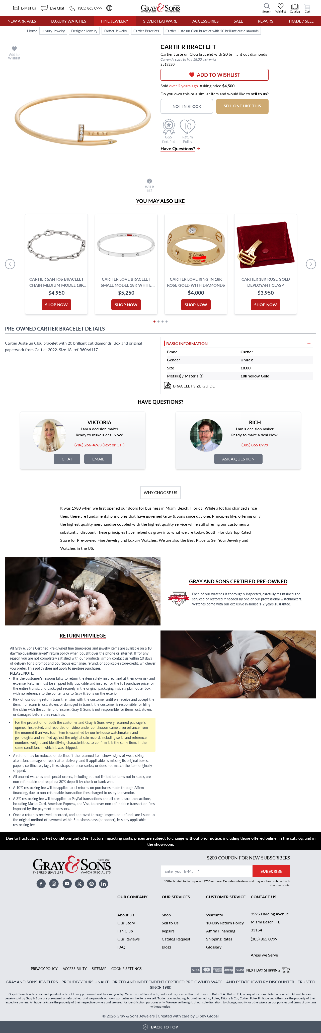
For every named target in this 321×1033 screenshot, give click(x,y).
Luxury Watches (68, 21)
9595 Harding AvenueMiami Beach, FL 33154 (270, 922)
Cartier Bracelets (146, 30)
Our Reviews (128, 939)
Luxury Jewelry (53, 30)
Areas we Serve (264, 955)
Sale (238, 21)
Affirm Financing (220, 931)
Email (98, 459)
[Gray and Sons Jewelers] (160, 8)
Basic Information (187, 343)
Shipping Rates (219, 939)
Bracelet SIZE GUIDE (194, 386)
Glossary (213, 947)
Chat (67, 459)
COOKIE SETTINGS (126, 968)
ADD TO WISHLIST (218, 74)
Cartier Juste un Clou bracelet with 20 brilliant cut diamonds (212, 30)
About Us (125, 915)
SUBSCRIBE (271, 871)
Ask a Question (238, 459)
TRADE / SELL (300, 21)
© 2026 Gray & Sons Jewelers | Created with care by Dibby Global (160, 1016)
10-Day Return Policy (225, 923)
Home (32, 31)
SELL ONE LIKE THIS (242, 106)
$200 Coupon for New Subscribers (248, 857)
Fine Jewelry (114, 21)
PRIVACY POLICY (44, 968)
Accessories (205, 21)
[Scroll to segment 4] (167, 322)
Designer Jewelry (84, 30)
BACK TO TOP (164, 1027)
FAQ (121, 947)
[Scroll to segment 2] (158, 322)
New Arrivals (22, 21)
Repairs (265, 21)
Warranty (214, 915)
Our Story (126, 923)
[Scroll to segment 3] (163, 322)
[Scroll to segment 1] (154, 322)
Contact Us (263, 897)
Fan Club (125, 931)
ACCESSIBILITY (75, 968)
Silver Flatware (160, 21)
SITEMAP (99, 968)
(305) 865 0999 (264, 939)
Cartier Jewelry (115, 30)
